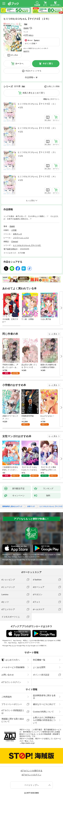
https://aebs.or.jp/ (28, 743)
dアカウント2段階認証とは (12, 711)
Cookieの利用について (43, 711)
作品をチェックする (33, 71)
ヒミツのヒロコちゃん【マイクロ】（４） (37, 176)
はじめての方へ (12, 660)
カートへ (19, 63)
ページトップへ (31, 785)
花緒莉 (26, 28)
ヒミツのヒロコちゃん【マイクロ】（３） (37, 152)
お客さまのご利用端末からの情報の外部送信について (44, 720)
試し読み (14, 55)
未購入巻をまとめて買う (33, 93)
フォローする (30, 28)
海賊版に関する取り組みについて (12, 720)
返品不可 (26, 51)
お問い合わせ (7, 675)
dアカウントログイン (11, 682)
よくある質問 (39, 667)
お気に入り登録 (53, 86)
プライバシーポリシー (11, 704)
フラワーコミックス (21, 238)
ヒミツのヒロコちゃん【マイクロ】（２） (37, 128)
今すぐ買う (48, 63)
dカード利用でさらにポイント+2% (34, 48)
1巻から (46, 99)
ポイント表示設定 (41, 675)
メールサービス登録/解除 (13, 667)
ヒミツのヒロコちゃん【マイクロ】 (27, 245)
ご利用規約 (6, 697)
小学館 (14, 230)
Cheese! (14, 242)
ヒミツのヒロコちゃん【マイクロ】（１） (37, 104)
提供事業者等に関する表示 (44, 696)
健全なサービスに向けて (44, 704)
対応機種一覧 (39, 660)
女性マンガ (17, 234)
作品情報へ (30, 77)
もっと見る (52, 334)
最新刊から (55, 99)
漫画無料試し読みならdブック (12, 506)
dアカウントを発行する (31, 770)
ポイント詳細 (30, 43)
